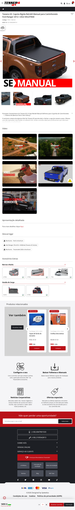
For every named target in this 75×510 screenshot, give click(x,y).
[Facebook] (17, 480)
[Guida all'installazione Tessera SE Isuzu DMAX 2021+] (55, 174)
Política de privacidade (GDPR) (49, 496)
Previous (1, 61)
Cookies (32, 496)
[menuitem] (61, 3)
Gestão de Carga (8, 282)
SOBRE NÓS (22, 443)
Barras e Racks (7, 265)
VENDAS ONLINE (23, 447)
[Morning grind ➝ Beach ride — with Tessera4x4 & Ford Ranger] (19, 201)
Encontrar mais (17, 327)
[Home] (3, 9)
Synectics (45, 493)
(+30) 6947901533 (39, 432)
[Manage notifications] (4, 497)
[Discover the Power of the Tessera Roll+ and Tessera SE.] (19, 174)
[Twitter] (25, 480)
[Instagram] (41, 480)
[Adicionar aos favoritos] (72, 14)
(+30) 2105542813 (39, 437)
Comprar (37, 348)
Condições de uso (20, 496)
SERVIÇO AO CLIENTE (25, 452)
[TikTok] (57, 480)
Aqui (21, 227)
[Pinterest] (33, 480)
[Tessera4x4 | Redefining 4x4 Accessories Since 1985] (19, 147)
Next (74, 61)
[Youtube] (49, 480)
